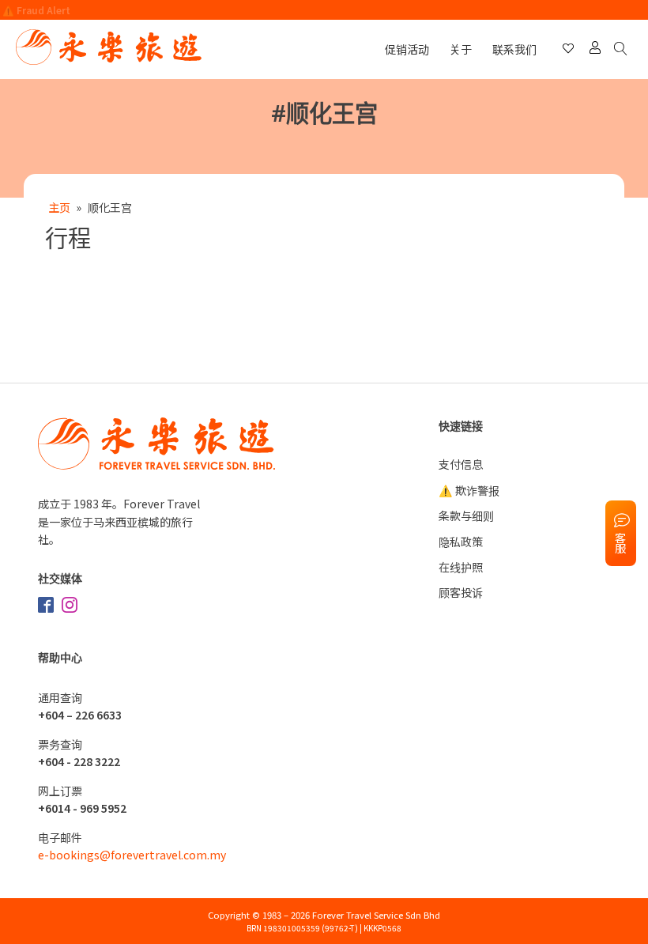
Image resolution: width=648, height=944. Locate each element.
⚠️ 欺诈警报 (469, 490)
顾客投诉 (461, 592)
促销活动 (407, 49)
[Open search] (623, 49)
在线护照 (461, 567)
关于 (461, 49)
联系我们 (514, 49)
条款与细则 (466, 515)
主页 (59, 207)
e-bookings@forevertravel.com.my (132, 855)
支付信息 (461, 464)
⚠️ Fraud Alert (36, 10)
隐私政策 (461, 541)
